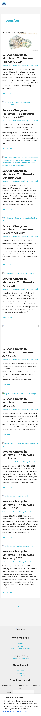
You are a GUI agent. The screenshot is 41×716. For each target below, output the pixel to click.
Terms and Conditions (20, 676)
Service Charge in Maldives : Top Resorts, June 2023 (18, 352)
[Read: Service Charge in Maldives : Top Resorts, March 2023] (17, 496)
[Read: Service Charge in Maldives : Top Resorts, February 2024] (20, 40)
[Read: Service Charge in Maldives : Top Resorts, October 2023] (20, 161)
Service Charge (23, 65)
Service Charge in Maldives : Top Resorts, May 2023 (18, 402)
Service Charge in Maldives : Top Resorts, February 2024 (18, 58)
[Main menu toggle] (36, 3)
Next (20, 607)
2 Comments (7, 562)
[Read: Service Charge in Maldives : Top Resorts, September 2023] (20, 219)
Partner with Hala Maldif (20, 649)
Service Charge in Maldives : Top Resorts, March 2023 (18, 505)
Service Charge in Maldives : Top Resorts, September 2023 (18, 230)
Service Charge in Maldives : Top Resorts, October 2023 (18, 174)
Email (10, 692)
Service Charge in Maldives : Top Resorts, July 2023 (18, 282)
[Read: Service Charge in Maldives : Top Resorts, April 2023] (20, 445)
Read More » (7, 93)
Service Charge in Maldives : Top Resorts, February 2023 (18, 555)
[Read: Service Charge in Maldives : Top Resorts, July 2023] (20, 273)
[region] (20, 705)
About (20, 643)
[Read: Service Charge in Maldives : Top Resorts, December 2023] (20, 103)
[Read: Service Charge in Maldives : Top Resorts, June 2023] (20, 334)
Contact (20, 646)
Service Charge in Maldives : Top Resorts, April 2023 (18, 455)
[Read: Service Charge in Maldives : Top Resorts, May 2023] (19, 393)
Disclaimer (20, 670)
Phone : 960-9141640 (20, 658)
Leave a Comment (9, 65)
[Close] (39, 695)
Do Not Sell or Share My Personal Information (18, 712)
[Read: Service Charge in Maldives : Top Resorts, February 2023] (17, 546)
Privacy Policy (20, 673)
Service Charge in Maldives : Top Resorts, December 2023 (18, 114)
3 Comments (7, 512)
